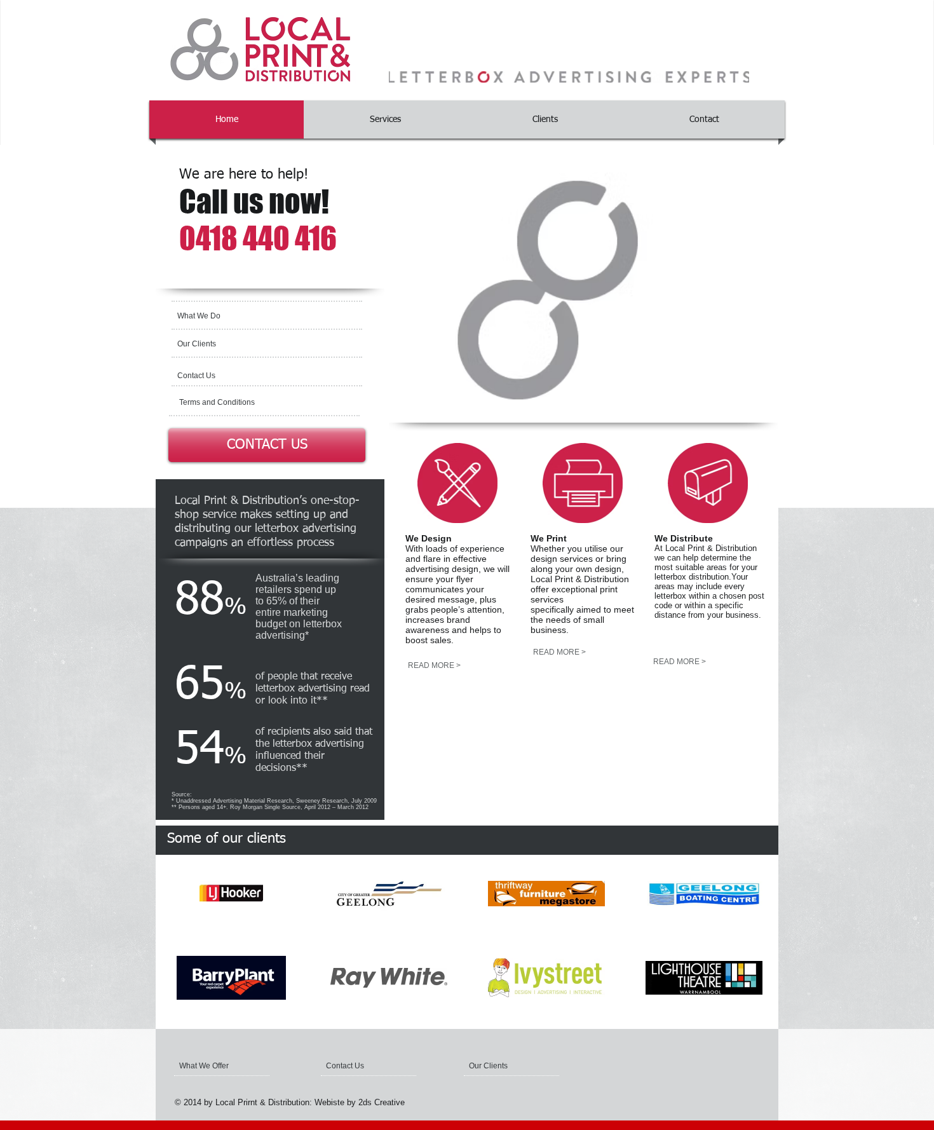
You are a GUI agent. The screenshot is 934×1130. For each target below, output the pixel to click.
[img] (231, 893)
